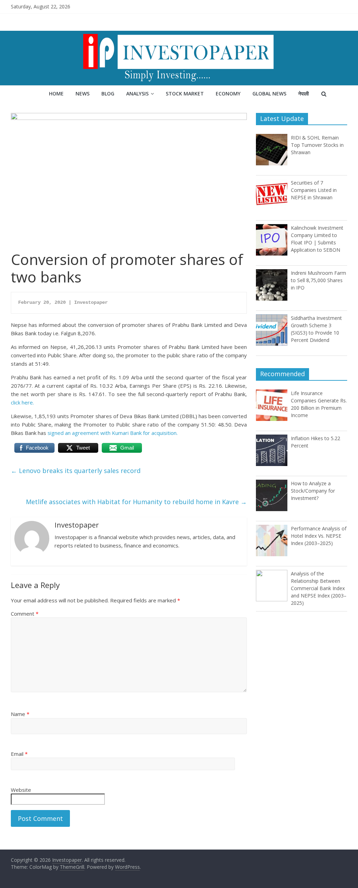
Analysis (137, 93)
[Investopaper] (179, 35)
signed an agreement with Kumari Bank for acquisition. (113, 432)
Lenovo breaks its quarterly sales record (76, 470)
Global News (269, 93)
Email (19, 753)
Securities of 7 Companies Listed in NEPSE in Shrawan (314, 190)
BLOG (107, 93)
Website (21, 789)
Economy (228, 93)
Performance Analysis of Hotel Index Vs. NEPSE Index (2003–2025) (318, 535)
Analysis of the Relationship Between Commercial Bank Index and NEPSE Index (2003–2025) (318, 588)
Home (56, 93)
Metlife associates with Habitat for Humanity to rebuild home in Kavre (136, 501)
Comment (24, 613)
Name (20, 713)
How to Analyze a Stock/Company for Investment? (313, 490)
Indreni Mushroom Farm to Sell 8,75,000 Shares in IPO (318, 280)
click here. (22, 402)
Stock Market (185, 93)
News (83, 93)
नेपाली (303, 93)
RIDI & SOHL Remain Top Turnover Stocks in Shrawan (317, 145)
